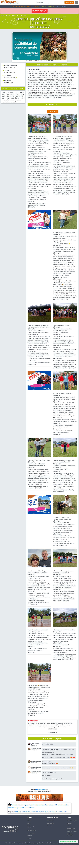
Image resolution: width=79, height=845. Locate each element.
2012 (21, 92)
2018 (3, 96)
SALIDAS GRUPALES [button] (48, 6)
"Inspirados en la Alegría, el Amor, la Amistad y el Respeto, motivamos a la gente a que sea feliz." (49, 843)
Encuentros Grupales (72, 821)
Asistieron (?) (52, 104)
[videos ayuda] (76, 2)
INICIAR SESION (69, 2)
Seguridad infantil (31, 830)
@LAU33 (18, 812)
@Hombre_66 (68, 181)
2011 (16, 92)
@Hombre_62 (46, 177)
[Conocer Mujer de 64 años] (29, 767)
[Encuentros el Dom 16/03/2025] (16, 77)
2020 (12, 96)
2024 (8, 98)
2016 (16, 94)
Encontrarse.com (19, 843)
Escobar (23, 15)
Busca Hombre (50, 823)
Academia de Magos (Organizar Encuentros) (71, 833)
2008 (3, 92)
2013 (3, 94)
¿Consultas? (53, 732)
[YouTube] (12, 831)
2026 (17, 98)
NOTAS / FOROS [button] (62, 6)
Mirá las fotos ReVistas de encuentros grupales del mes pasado (13, 100)
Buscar (29, 821)
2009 (7, 92)
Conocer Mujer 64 (36, 767)
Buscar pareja (50, 821)
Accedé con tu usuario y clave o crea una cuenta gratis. (39, 10)
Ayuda (28, 823)
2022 (21, 96)
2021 (17, 96)
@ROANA (6, 82)
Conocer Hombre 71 (35, 744)
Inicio (2, 15)
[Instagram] (15, 831)
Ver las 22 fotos (52, 112)
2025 (13, 98)
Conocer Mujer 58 (36, 748)
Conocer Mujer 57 (36, 771)
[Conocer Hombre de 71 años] (29, 743)
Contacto (29, 835)
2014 (8, 94)
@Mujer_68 (31, 160)
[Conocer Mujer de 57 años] (29, 772)
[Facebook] (10, 831)
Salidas (8, 15)
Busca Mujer (50, 826)
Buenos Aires (15, 15)
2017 (21, 94)
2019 (8, 96)
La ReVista (69, 823)
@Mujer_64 (31, 201)
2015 (12, 94)
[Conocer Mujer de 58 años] (29, 749)
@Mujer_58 (41, 147)
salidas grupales (40, 789)
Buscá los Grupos (71, 828)
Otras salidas (26, 812)
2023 (3, 98)
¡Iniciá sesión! (52, 729)
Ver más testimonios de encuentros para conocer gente (49, 812)
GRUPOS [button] (36, 6)
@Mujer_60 (42, 151)
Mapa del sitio (30, 833)
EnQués (69, 826)
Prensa (29, 838)
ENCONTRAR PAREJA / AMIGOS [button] (21, 6)
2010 (12, 92)
